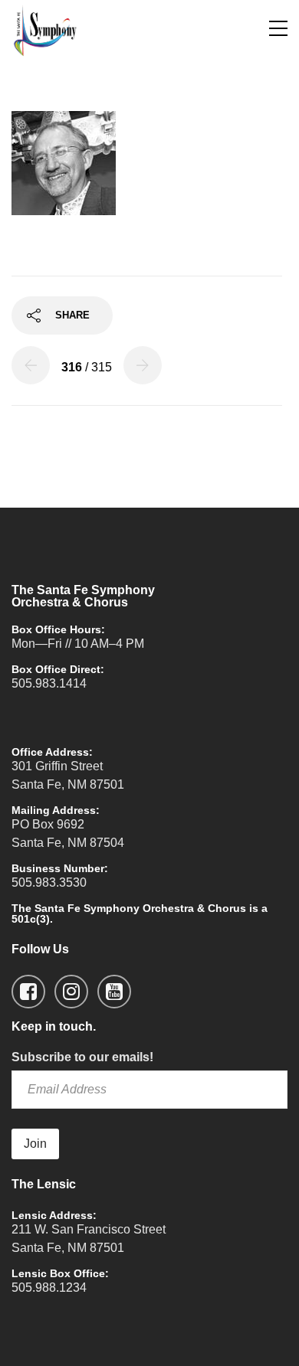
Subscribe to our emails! (82, 1057)
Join (35, 1143)
